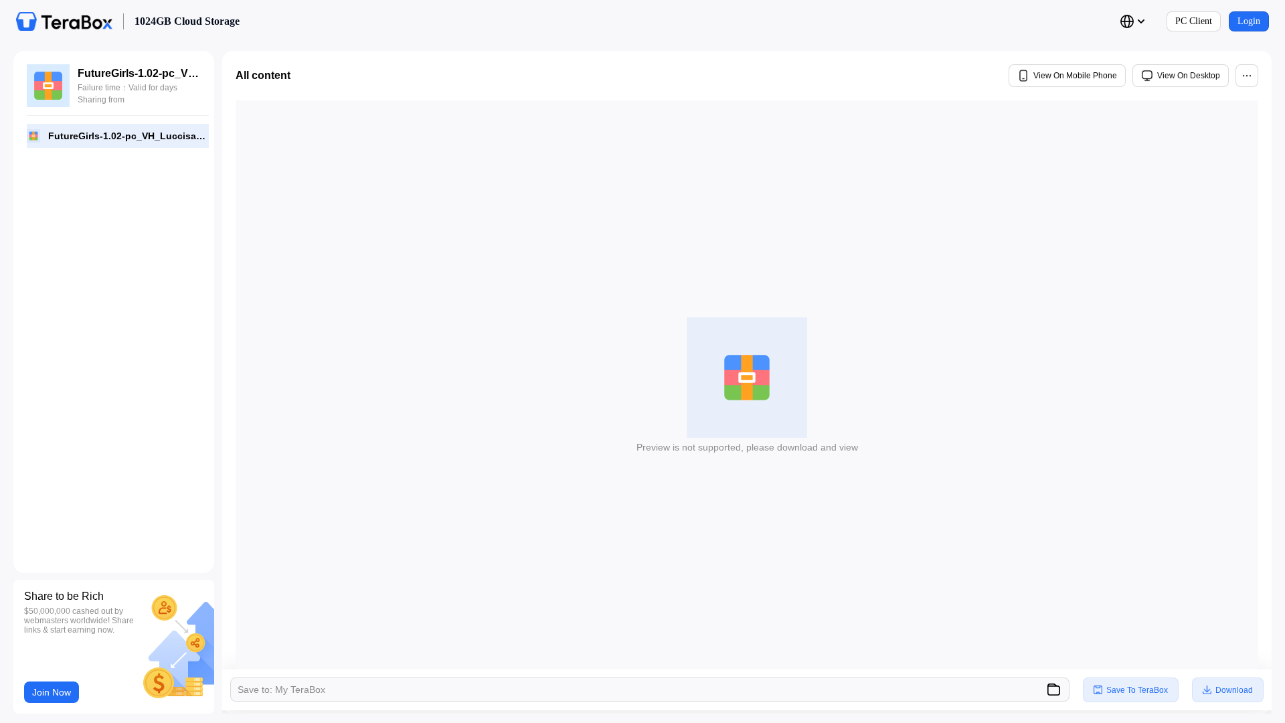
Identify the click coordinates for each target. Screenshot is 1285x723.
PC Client (1193, 21)
